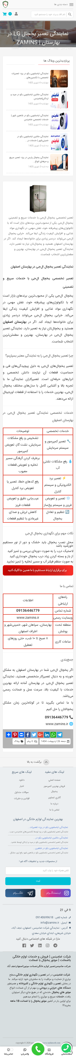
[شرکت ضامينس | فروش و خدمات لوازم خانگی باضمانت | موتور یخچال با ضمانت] (12, 4)
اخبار (22, 786)
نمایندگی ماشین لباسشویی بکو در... (50, 838)
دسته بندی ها (61, 4)
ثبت (38, 881)
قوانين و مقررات (22, 798)
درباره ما (54, 804)
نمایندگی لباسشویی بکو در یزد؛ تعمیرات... (48, 827)
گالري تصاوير (54, 798)
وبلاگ (55, 48)
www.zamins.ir (28, 617)
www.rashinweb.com (51, 1043)
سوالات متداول (22, 792)
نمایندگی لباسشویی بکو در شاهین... (50, 848)
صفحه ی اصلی (66, 48)
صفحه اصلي (54, 780)
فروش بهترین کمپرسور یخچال (54, 789)
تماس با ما (54, 810)
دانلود (22, 780)
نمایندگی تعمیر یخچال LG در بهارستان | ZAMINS (30, 48)
